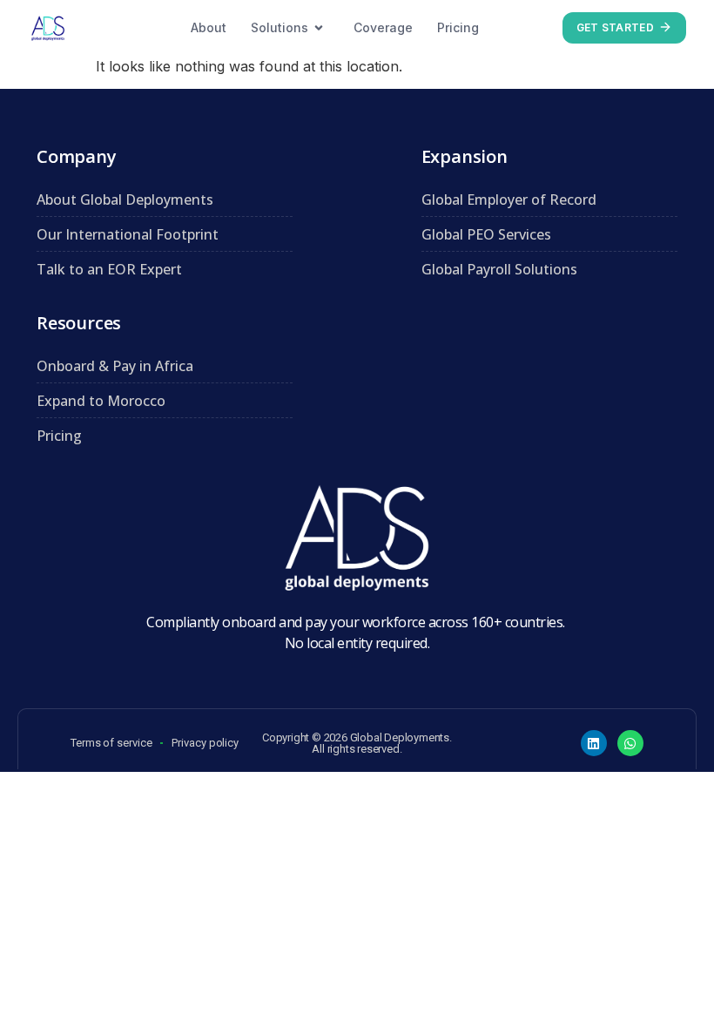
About (208, 27)
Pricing (458, 27)
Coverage (383, 27)
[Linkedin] (594, 743)
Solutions (279, 27)
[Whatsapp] (630, 743)
